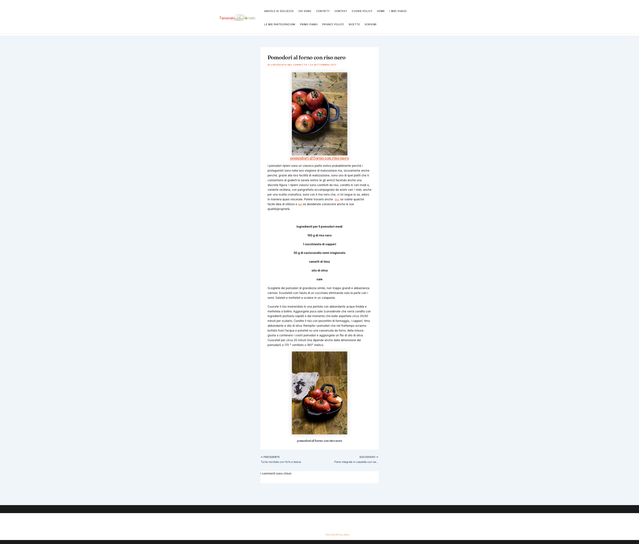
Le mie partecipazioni (279, 24)
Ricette (354, 24)
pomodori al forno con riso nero (319, 158)
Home (381, 11)
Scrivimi (371, 24)
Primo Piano (309, 24)
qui (337, 199)
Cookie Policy (362, 11)
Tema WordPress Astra (337, 534)
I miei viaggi (398, 11)
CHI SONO (305, 11)
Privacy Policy (333, 24)
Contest (340, 11)
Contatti (323, 11)
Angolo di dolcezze (279, 11)
